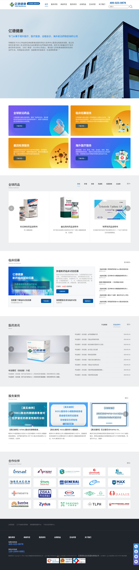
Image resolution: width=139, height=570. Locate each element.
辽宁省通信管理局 (22, 524)
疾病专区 (64, 4)
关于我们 (102, 4)
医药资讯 (73, 4)
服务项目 (54, 4)
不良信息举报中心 (49, 524)
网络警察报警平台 (35, 524)
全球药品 (83, 4)
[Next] (128, 208)
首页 (46, 4)
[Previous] (11, 208)
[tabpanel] (69, 49)
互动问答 (92, 4)
